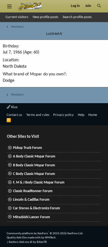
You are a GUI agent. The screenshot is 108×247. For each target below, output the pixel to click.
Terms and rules (37, 115)
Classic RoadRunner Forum (33, 191)
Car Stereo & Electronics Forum (36, 208)
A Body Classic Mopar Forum (34, 156)
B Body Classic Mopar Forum (34, 165)
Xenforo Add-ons (28, 242)
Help (81, 115)
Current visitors (17, 17)
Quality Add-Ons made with (24, 237)
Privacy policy (63, 115)
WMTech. (50, 237)
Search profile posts (77, 17)
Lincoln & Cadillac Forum (31, 200)
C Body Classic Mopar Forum (34, 174)
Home (92, 115)
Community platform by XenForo (45, 233)
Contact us (14, 115)
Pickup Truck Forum (27, 148)
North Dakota (15, 66)
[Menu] (9, 6)
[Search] (99, 6)
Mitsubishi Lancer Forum (31, 217)
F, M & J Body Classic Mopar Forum (39, 182)
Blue (13, 107)
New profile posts (45, 17)
